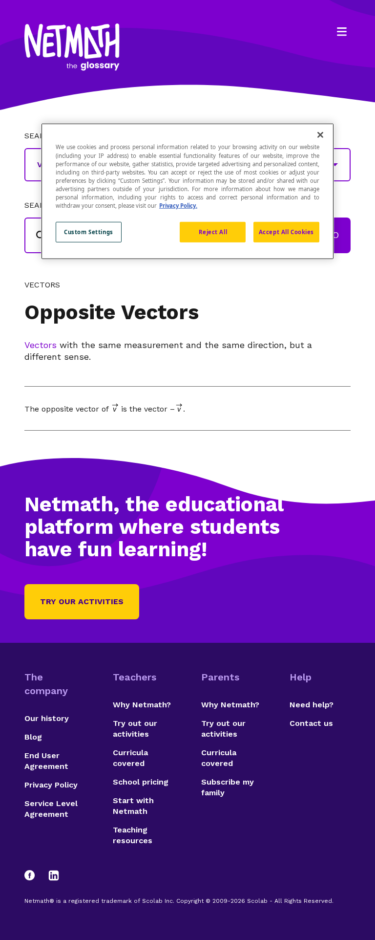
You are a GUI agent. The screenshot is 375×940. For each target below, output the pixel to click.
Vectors (42, 285)
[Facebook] (34, 875)
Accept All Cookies (286, 232)
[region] (187, 191)
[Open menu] (342, 31)
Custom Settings (88, 232)
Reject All (213, 232)
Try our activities (82, 601)
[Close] (320, 135)
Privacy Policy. (178, 205)
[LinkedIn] (53, 875)
